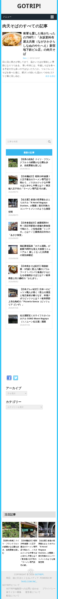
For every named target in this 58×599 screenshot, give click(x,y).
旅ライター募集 (13, 592)
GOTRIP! (29, 6)
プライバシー (49, 588)
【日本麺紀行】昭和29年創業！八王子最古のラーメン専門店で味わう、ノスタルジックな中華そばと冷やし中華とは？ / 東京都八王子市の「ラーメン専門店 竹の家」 (29, 182)
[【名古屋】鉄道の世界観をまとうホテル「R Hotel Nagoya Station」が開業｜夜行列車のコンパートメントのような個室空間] (46, 530)
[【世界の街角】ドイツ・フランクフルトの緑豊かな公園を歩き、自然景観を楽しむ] (10, 530)
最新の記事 (29, 152)
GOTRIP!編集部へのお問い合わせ (22, 588)
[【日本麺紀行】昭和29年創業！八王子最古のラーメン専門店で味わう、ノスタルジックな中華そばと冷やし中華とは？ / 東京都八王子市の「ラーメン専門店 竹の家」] (28, 530)
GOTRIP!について (11, 585)
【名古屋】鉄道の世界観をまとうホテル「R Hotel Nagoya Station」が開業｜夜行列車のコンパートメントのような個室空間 (29, 205)
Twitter (15, 378)
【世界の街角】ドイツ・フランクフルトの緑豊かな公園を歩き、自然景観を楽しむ (35, 162)
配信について (12, 595)
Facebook (9, 378)
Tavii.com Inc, (29, 581)
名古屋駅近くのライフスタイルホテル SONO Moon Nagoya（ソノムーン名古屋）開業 (35, 318)
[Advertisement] (29, 114)
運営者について (32, 592)
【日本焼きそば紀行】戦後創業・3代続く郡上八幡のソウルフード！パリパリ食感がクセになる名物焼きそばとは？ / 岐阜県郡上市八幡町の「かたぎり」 (29, 272)
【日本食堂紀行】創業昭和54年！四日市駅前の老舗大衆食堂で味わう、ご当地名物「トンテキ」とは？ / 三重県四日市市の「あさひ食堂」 (29, 228)
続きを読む (51, 76)
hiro (25, 58)
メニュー (7, 17)
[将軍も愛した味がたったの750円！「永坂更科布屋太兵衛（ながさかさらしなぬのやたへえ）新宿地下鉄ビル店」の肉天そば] (11, 39)
